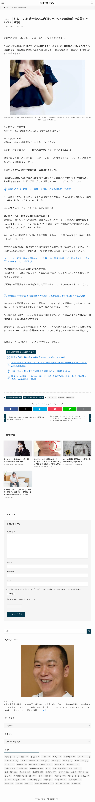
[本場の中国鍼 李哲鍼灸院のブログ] (47, 3)
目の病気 (25, 772)
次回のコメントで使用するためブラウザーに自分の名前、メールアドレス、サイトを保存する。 (46, 589)
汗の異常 (22, 768)
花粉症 (48, 780)
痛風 (77, 768)
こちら (44, 710)
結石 (8, 776)
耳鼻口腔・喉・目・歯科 (25, 776)
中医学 (67, 761)
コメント (11, 532)
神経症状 (51, 772)
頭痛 (19, 783)
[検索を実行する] (89, 631)
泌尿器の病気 (36, 768)
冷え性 (9, 764)
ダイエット (84, 757)
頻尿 (28, 783)
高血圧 (76, 783)
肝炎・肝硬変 (45, 776)
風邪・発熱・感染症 (44, 783)
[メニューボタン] (3, 3)
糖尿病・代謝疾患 (79, 772)
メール (10, 571)
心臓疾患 (61, 397)
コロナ (57, 757)
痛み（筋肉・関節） (62, 768)
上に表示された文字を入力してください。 (23, 599)
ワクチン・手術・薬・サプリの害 (35, 761)
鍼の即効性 (70, 397)
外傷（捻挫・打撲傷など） (40, 764)
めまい (46, 757)
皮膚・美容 (11, 772)
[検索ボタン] (92, 3)
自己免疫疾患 (34, 780)
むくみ (35, 757)
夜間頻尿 (59, 764)
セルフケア (70, 757)
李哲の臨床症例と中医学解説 (33, 397)
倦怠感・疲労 (81, 761)
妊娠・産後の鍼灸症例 (14, 397)
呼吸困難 (22, 764)
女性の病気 (72, 764)
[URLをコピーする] (84, 409)
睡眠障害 (38, 772)
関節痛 (9, 783)
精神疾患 (64, 772)
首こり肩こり (62, 783)
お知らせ (10, 757)
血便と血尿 (60, 780)
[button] (11, 409)
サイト (9, 580)
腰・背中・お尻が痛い (15, 780)
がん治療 (22, 757)
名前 (9, 562)
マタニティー (51, 397)
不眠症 (56, 761)
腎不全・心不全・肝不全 (79, 776)
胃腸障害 (60, 776)
